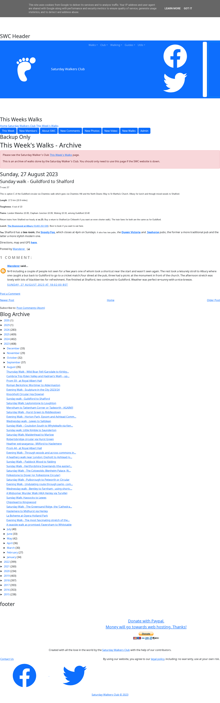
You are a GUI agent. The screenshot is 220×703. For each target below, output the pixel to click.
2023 (7, 343)
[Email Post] (28, 249)
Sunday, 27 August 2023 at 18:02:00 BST (37, 285)
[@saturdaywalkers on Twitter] (75, 675)
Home (3, 126)
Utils (140, 45)
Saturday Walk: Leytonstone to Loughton (31, 403)
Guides (129, 45)
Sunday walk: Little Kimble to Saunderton (31, 430)
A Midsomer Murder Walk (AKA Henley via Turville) (36, 493)
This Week (8, 131)
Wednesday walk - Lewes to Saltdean (28, 421)
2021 (7, 566)
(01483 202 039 (28, 226)
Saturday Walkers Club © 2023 (110, 694)
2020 (7, 571)
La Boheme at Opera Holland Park (27, 515)
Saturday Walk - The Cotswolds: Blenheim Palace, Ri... (38, 470)
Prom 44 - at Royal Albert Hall (24, 448)
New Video (110, 131)
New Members (28, 131)
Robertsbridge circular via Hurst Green (30, 439)
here (34, 242)
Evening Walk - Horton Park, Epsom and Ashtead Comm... (41, 416)
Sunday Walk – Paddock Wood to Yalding (31, 461)
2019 (7, 576)
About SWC (49, 131)
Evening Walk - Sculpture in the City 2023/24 (33, 389)
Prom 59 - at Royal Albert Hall (24, 380)
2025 (7, 334)
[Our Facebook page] (24, 675)
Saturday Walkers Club (68, 69)
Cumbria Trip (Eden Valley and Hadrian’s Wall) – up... (37, 376)
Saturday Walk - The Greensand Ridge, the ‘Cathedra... (39, 506)
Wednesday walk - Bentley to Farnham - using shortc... (39, 488)
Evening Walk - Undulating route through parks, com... (39, 484)
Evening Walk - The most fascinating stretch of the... (38, 520)
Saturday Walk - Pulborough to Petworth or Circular (38, 479)
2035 (7, 320)
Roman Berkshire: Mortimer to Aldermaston (33, 385)
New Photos (92, 131)
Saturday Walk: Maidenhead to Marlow (30, 434)
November (13, 353)
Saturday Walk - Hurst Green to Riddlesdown (33, 412)
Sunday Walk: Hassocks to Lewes (26, 497)
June (10, 534)
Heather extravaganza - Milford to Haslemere (34, 443)
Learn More (173, 8)
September (14, 362)
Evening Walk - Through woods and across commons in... (41, 452)
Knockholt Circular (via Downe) (25, 394)
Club (103, 45)
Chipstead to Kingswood (21, 502)
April (10, 543)
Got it (188, 8)
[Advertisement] (110, 25)
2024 (7, 339)
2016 (7, 589)
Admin (144, 131)
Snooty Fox (48, 232)
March (11, 548)
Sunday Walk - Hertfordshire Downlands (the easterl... (39, 466)
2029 (7, 325)
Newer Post (7, 300)
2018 (7, 580)
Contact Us (7, 659)
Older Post (213, 300)
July (9, 529)
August (11, 367)
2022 (7, 562)
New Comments (70, 131)
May (10, 538)
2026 (7, 329)
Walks (92, 45)
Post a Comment (10, 294)
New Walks (129, 131)
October (12, 357)
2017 (7, 585)
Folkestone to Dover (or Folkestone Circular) (33, 475)
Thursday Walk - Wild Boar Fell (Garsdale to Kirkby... (37, 371)
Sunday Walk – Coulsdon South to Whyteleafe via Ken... (39, 425)
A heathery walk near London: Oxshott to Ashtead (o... (39, 457)
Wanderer (19, 249)
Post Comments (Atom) (31, 308)
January (12, 557)
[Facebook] (175, 56)
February (13, 552)
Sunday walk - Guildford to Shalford (28, 398)
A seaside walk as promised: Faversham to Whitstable (39, 524)
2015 (7, 594)
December (13, 348)
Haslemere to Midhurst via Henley (27, 511)
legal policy (157, 659)
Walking (115, 45)
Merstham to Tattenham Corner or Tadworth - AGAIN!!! (39, 407)
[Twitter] (175, 82)
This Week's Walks (47, 126)
